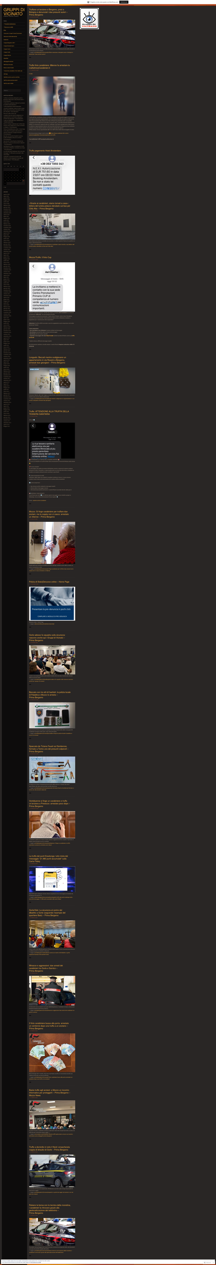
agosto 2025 (7, 214)
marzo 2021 (6, 304)
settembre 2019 (7, 336)
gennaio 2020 (7, 328)
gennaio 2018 (7, 373)
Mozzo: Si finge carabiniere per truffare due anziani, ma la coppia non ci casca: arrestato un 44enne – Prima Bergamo (14, 125)
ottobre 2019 (7, 334)
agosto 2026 (7, 194)
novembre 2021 (7, 291)
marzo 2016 (6, 413)
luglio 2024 (6, 234)
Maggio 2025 (7, 218)
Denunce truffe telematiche (10, 36)
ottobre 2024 (7, 229)
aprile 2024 (6, 238)
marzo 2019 (6, 347)
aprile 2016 (6, 411)
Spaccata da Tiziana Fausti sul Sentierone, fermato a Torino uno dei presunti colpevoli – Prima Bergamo (14, 143)
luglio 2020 (6, 317)
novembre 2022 (7, 269)
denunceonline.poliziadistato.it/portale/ (44, 623)
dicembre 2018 (7, 352)
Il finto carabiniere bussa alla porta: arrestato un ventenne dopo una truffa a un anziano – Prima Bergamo (49, 1026)
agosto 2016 (7, 404)
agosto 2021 (7, 297)
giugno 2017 (6, 385)
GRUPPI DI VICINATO (14, 11)
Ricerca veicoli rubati (9, 67)
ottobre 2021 (7, 293)
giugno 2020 (6, 319)
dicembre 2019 (7, 330)
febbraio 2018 (7, 371)
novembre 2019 (7, 332)
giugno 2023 (6, 257)
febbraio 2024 (7, 242)
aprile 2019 (6, 345)
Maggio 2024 (7, 236)
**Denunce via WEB (8, 27)
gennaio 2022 (7, 288)
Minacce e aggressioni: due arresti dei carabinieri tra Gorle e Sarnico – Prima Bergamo (46, 968)
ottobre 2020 (7, 314)
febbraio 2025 (7, 223)
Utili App (6, 74)
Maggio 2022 (7, 280)
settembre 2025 (7, 212)
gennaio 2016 (7, 417)
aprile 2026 (6, 201)
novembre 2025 (7, 211)
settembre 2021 (7, 295)
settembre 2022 (7, 273)
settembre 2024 (7, 231)
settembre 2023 (7, 251)
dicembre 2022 (7, 268)
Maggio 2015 (7, 426)
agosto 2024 (7, 233)
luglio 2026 (6, 196)
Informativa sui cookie (35, 1262)
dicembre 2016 (7, 396)
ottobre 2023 (7, 249)
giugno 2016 (6, 408)
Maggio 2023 (7, 258)
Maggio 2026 (7, 199)
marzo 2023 (6, 262)
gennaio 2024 (7, 244)
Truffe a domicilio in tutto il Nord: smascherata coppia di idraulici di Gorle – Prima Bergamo (49, 1148)
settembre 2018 (7, 358)
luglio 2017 (6, 384)
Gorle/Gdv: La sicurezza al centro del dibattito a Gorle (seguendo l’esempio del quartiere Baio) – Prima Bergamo (13, 158)
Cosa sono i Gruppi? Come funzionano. (13, 33)
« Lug (5, 187)
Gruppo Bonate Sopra (9, 45)
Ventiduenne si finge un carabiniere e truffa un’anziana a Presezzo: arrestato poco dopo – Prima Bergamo (14, 148)
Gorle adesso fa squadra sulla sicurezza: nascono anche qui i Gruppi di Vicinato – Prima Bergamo (13, 132)
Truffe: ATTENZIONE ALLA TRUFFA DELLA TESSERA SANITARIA (49, 412)
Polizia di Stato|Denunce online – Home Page (14, 129)
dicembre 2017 (7, 374)
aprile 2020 (6, 323)
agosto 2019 (7, 338)
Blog (5, 30)
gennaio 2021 (7, 308)
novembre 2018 (7, 354)
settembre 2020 (7, 315)
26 (11, 180)
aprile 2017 (6, 389)
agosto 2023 (7, 253)
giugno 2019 (6, 341)
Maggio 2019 (7, 343)
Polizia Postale (49, 335)
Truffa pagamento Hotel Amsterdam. (12, 106)
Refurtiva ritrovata (8, 64)
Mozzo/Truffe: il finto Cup (10, 113)
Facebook (6, 39)
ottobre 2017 (7, 378)
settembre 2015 (7, 422)
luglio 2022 (6, 277)
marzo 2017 (6, 391)
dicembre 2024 (7, 225)
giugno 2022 (6, 279)
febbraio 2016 (7, 415)
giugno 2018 (6, 363)
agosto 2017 (7, 382)
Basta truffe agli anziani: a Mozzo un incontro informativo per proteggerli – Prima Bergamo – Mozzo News (49, 1092)
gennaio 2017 (7, 395)
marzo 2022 (6, 284)
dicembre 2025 (7, 209)
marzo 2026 (6, 203)
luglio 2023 (6, 255)
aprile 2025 (6, 220)
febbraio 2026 (7, 205)
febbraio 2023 (7, 264)
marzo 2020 (6, 325)
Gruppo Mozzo (7, 55)
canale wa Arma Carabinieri (39, 500)
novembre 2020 (7, 312)
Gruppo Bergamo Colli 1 (9, 42)
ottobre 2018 (7, 356)
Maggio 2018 (7, 365)
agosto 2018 (7, 360)
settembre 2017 (7, 380)
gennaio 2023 (7, 266)
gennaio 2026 (7, 207)
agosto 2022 (7, 275)
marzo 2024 (6, 240)
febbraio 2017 (7, 393)
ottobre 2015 (7, 420)
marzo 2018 (6, 369)
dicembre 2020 (7, 310)
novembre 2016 (7, 398)
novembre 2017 (7, 376)
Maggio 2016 (7, 409)
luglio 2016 (6, 406)
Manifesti (6, 58)
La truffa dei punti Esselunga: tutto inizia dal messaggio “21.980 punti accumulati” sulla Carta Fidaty (14, 153)
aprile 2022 (6, 282)
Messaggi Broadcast (8, 61)
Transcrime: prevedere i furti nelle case (13, 70)
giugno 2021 (6, 299)
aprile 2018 (6, 367)
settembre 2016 (7, 402)
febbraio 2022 (7, 286)
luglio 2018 (6, 362)
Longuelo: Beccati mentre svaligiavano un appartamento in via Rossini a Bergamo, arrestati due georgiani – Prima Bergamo (13, 117)
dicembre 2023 (7, 245)
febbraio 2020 (7, 327)
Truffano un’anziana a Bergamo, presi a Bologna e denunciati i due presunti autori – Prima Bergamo (14, 99)
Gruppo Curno (7, 49)
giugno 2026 (6, 198)
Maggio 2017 (7, 387)
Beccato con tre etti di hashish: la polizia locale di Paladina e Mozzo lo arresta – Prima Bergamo (13, 137)
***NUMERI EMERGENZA (10, 24)
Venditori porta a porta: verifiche (11, 77)
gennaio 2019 (7, 350)
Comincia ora (124, 2)
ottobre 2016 (7, 400)
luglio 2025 (6, 216)
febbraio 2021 (7, 306)
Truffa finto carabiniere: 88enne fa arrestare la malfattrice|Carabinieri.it (49, 66)
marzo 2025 (6, 222)
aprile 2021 (6, 303)
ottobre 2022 (7, 271)
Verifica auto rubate (8, 83)
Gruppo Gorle (7, 52)
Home (5, 20)
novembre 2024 (7, 227)
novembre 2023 (7, 247)
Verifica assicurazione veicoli (10, 80)
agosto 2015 (7, 424)
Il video (31, 73)
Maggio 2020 (7, 321)
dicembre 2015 (7, 419)
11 (8, 175)
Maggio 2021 (7, 301)
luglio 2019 (6, 339)
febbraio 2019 (7, 349)
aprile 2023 (6, 260)
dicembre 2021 (7, 290)
